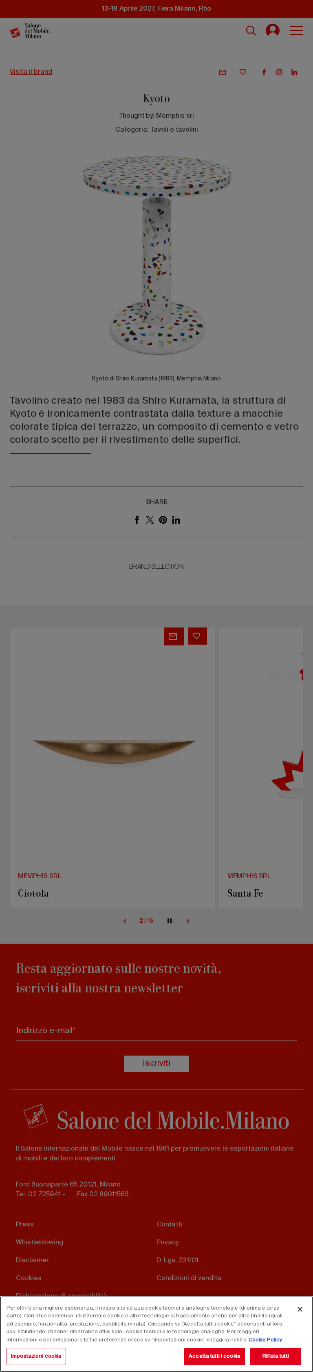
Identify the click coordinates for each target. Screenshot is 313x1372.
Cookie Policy (265, 1340)
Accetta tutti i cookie (214, 1356)
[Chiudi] (300, 1309)
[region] (156, 1334)
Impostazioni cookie (36, 1356)
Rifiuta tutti (275, 1356)
